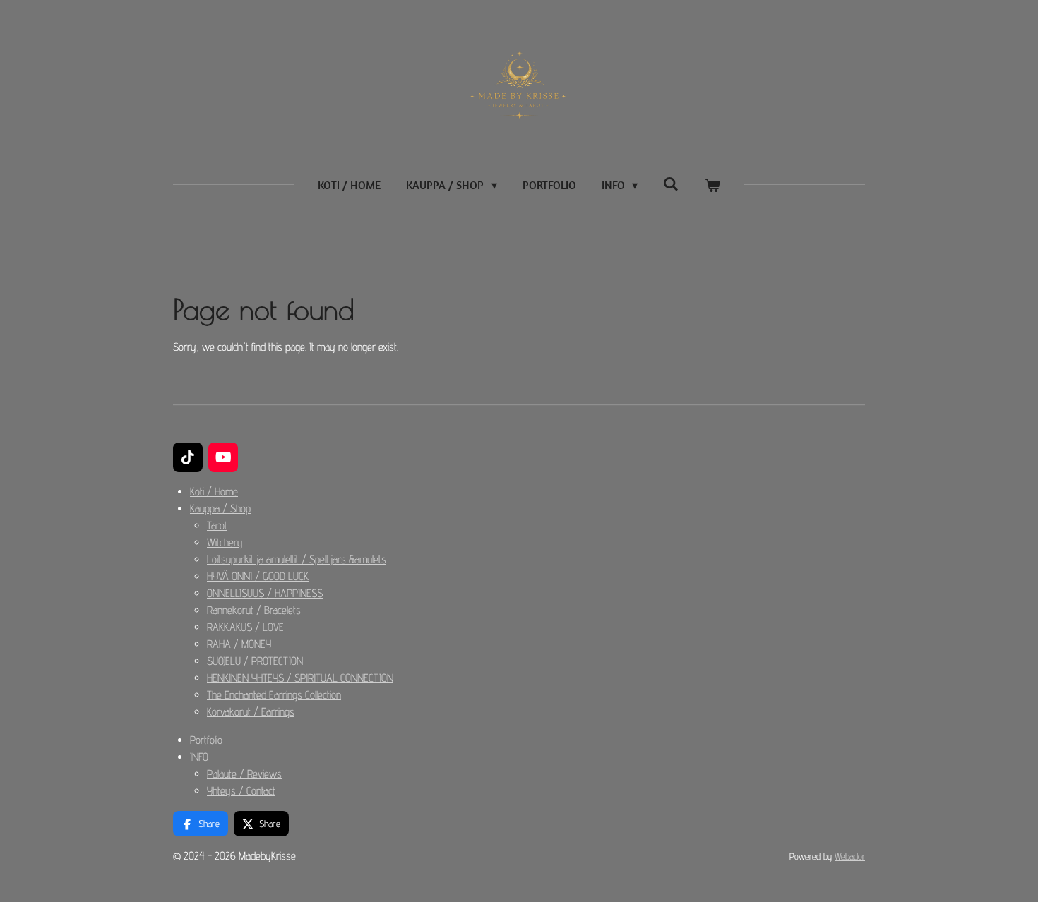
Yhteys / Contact (241, 791)
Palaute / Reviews (244, 774)
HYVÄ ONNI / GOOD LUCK (258, 576)
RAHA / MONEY (239, 644)
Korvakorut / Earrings (250, 711)
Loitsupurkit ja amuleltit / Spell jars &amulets (296, 559)
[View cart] (712, 185)
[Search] (671, 183)
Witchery (225, 542)
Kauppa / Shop (220, 508)
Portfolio (206, 740)
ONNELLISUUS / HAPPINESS (265, 593)
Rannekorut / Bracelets (254, 610)
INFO (199, 757)
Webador (850, 856)
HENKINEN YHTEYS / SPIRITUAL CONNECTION (300, 678)
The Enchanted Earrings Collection (274, 695)
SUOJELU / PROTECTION (255, 661)
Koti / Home (214, 491)
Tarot (217, 525)
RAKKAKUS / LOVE (245, 627)
